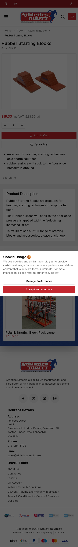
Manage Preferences (39, 281)
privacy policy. (50, 273)
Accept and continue (39, 289)
